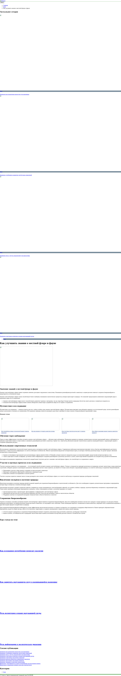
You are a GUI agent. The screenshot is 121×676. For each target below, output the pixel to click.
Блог (1, 91)
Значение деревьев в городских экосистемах (12, 662)
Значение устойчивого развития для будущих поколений (16, 175)
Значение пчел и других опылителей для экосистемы (15, 255)
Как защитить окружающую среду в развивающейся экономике (28, 582)
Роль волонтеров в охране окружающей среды (20, 613)
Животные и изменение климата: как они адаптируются (16, 665)
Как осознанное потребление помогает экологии (21, 551)
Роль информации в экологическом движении (20, 644)
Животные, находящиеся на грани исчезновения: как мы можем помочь (20, 663)
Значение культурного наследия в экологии (12, 657)
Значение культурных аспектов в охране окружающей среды (17, 336)
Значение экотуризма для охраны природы (12, 660)
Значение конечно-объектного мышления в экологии (15, 659)
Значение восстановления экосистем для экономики (14, 94)
